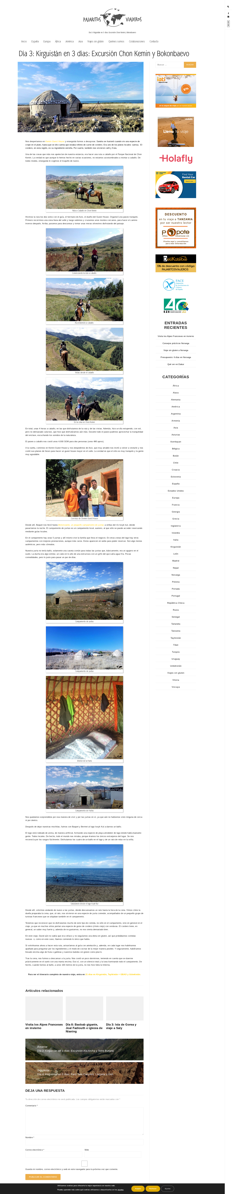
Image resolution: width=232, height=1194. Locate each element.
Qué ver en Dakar (175, 364)
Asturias (176, 435)
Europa (47, 41)
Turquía (176, 652)
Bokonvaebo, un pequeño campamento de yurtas (81, 525)
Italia (175, 540)
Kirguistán (176, 547)
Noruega (176, 575)
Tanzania (175, 631)
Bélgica (176, 449)
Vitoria (175, 680)
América (70, 41)
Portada (176, 589)
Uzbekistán (175, 666)
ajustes (120, 1190)
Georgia (176, 512)
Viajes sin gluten (95, 41)
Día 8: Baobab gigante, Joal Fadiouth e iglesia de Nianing (84, 1028)
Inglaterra (176, 526)
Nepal (176, 568)
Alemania (175, 400)
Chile (175, 463)
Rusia (176, 610)
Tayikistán (176, 638)
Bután (176, 456)
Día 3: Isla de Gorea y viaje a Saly (121, 1026)
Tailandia (175, 624)
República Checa (175, 603)
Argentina (176, 414)
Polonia (176, 582)
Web (87, 1150)
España (35, 41)
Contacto (154, 41)
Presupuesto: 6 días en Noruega (176, 357)
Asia (81, 41)
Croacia (176, 470)
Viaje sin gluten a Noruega (175, 350)
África (58, 41)
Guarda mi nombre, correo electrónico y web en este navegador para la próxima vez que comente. (71, 1169)
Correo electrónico (34, 1150)
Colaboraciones (137, 41)
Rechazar (152, 1188)
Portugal (176, 596)
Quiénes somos (116, 41)
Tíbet (175, 645)
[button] (228, 6)
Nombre (29, 1137)
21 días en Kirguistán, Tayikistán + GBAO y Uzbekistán (112, 974)
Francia (176, 505)
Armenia (176, 421)
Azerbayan (175, 442)
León (175, 554)
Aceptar (138, 1188)
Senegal (176, 617)
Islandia (176, 533)
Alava (176, 393)
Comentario (31, 1106)
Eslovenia (176, 477)
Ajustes (167, 1188)
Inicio (24, 41)
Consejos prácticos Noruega (176, 343)
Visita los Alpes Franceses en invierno (176, 336)
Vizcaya (176, 687)
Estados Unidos (176, 491)
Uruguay (176, 659)
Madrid (175, 561)
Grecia (175, 519)
